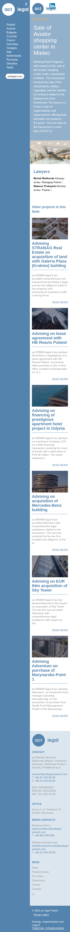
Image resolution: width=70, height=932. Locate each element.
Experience (38, 880)
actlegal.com (14, 76)
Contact (36, 888)
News (35, 867)
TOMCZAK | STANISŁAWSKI (48, 928)
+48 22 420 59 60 (44, 780)
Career (36, 884)
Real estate (40, 19)
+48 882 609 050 (44, 835)
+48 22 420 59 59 (44, 777)
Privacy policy (41, 914)
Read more (60, 302)
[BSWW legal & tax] (44, 8)
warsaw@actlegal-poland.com (49, 774)
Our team (37, 876)
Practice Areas (40, 871)
